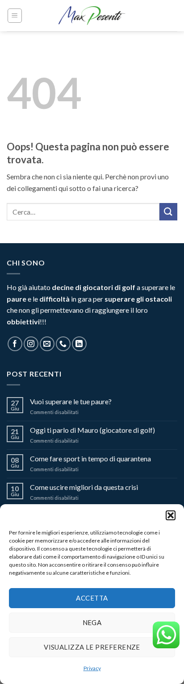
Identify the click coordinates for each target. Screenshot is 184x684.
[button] (170, 515)
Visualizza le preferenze (92, 647)
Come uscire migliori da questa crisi (84, 487)
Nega (92, 622)
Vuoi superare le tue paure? (71, 401)
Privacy (92, 668)
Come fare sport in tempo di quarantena (90, 458)
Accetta (92, 598)
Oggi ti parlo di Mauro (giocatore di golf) (92, 430)
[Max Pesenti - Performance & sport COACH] (92, 15)
